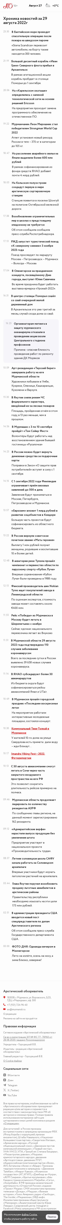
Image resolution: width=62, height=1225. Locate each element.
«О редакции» (11, 1123)
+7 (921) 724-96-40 (17, 1005)
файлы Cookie (29, 1214)
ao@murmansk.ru (16, 1009)
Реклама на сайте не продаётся (20, 1018)
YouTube (12, 1095)
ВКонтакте (14, 1075)
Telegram (12, 1085)
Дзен (10, 1080)
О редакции (9, 1014)
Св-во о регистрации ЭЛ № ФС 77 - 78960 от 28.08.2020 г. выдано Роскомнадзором (27, 1038)
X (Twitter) (13, 1090)
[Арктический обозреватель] (8, 5)
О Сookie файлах (12, 1061)
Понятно (52, 1217)
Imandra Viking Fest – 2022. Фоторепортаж (28, 756)
